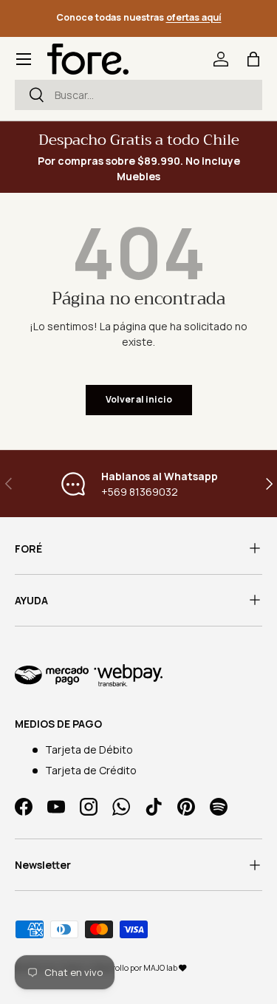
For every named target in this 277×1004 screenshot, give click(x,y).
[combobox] (138, 95)
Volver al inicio (139, 399)
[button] (253, 59)
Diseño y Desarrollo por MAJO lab (120, 968)
